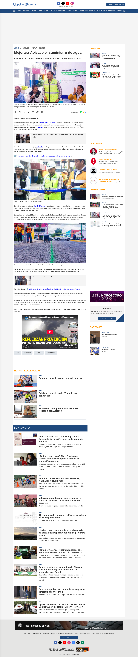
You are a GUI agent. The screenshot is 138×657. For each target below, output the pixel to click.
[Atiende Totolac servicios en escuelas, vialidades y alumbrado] (25, 483)
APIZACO (38, 353)
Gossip (68, 11)
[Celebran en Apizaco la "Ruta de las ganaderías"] (25, 396)
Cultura (75, 11)
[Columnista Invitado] (93, 161)
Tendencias (84, 11)
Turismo (104, 11)
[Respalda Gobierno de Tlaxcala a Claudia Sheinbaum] (95, 196)
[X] (63, 3)
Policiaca (26, 11)
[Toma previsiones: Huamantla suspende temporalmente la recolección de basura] (25, 553)
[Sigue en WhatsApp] (81, 112)
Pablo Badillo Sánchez (47, 123)
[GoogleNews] (73, 642)
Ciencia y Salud (94, 11)
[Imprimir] (41, 112)
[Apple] (78, 642)
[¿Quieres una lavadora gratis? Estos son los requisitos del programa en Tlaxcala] (95, 215)
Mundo (39, 11)
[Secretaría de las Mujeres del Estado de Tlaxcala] (93, 180)
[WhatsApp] (24, 112)
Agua (17, 353)
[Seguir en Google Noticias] (84, 112)
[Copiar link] (37, 112)
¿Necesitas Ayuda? (69, 638)
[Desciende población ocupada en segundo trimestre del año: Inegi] (25, 592)
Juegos (119, 11)
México (33, 11)
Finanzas (46, 11)
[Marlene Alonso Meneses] (93, 151)
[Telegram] (28, 112)
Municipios (27, 353)
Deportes (111, 11)
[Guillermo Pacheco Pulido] (93, 171)
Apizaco (40, 127)
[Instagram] (72, 3)
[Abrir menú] (14, 11)
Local (19, 11)
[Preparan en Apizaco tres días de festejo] (25, 381)
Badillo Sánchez (39, 206)
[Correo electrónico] (32, 112)
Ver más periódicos (116, 4)
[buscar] (124, 11)
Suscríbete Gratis (107, 319)
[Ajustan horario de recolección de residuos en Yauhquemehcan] (25, 518)
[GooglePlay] (82, 642)
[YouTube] (67, 3)
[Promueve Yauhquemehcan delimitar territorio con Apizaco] (25, 411)
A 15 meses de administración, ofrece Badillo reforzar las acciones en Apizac (54, 289)
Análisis (54, 11)
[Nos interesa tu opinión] (69, 625)
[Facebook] (58, 3)
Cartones (61, 11)
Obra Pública (51, 353)
